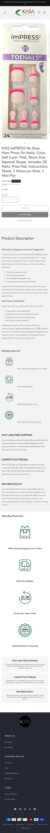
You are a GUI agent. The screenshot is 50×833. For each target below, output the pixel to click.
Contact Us (9, 763)
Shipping (4, 184)
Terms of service (42, 824)
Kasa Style (11, 824)
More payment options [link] (25, 220)
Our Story (8, 742)
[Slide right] (30, 143)
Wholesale (8, 779)
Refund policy (20, 824)
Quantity (5, 195)
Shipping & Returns (12, 773)
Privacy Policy (10, 799)
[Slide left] (19, 143)
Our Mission (9, 747)
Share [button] (6, 189)
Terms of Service (11, 794)
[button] (4, 12)
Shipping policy (26, 828)
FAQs (6, 768)
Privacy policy (31, 824)
